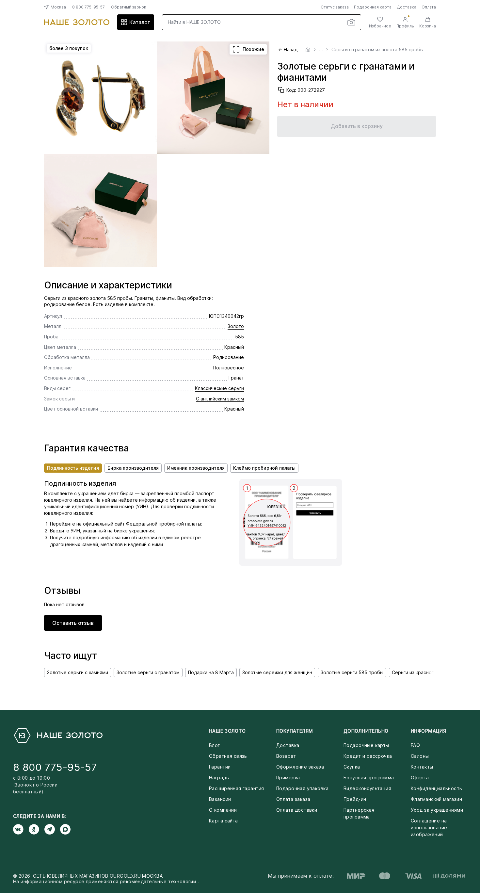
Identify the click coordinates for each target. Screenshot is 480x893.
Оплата (429, 7)
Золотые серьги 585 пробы (352, 672)
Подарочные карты (366, 745)
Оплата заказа (293, 799)
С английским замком (220, 398)
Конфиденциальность (436, 788)
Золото (236, 326)
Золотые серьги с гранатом (148, 672)
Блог (214, 745)
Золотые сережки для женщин (277, 672)
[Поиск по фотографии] (351, 22)
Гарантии (220, 767)
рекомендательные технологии (159, 881)
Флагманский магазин (436, 799)
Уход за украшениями (437, 810)
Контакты (422, 767)
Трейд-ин (355, 799)
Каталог (139, 22)
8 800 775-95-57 (88, 7)
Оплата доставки (296, 810)
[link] (308, 49)
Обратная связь (228, 756)
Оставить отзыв (73, 623)
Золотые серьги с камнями (77, 672)
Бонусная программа (369, 777)
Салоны (420, 756)
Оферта (420, 777)
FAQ (415, 745)
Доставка (406, 7)
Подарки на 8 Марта (211, 672)
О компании (223, 810)
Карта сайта (223, 820)
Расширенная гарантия (236, 788)
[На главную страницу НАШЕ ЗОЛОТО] (58, 735)
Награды (219, 777)
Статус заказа (335, 7)
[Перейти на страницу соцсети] (21, 829)
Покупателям (294, 731)
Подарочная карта (373, 7)
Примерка (288, 777)
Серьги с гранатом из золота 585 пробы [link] (377, 49)
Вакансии (220, 799)
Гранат (236, 378)
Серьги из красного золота (423, 672)
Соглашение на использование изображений (429, 827)
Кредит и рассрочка (368, 756)
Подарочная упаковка (302, 788)
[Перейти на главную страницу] (76, 22)
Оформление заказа (300, 767)
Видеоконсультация (367, 788)
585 (239, 336)
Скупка (352, 767)
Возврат (286, 756)
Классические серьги (219, 388)
